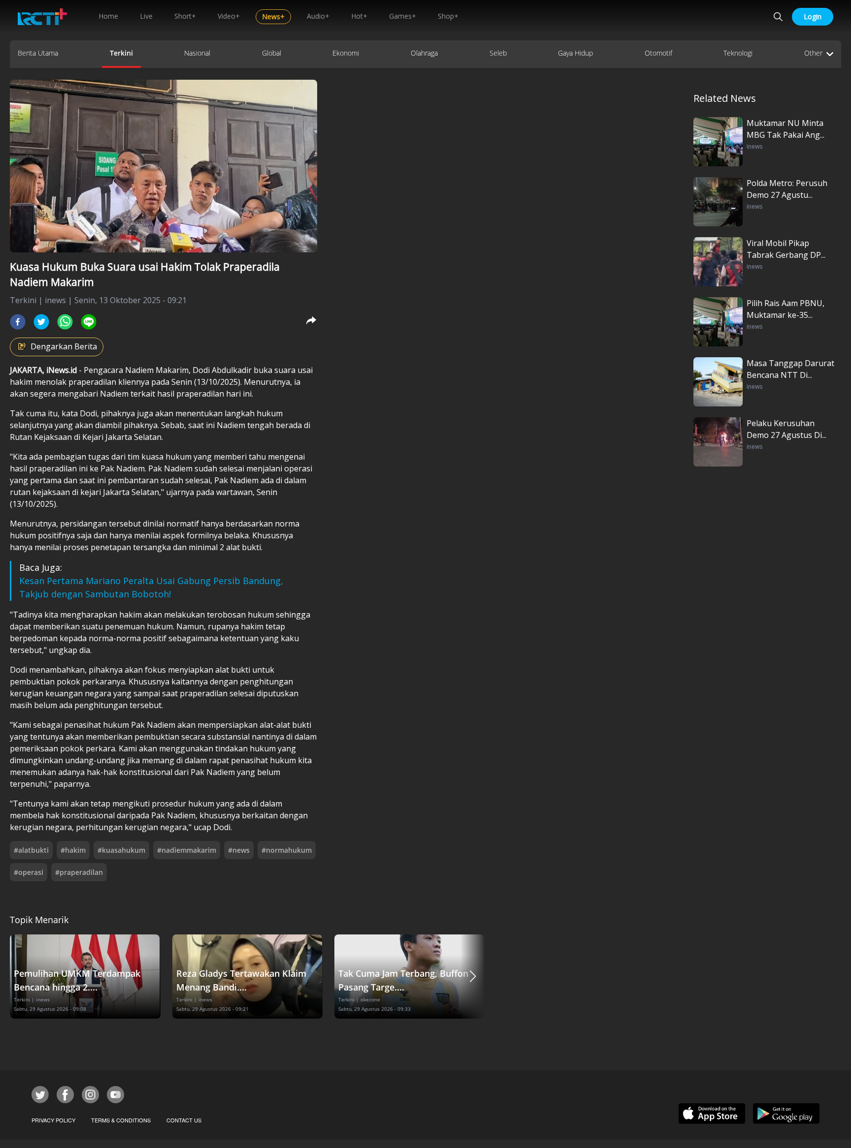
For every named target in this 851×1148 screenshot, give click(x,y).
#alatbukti (31, 850)
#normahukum (287, 850)
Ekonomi (345, 53)
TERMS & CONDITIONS (121, 1120)
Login (812, 16)
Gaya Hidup (575, 53)
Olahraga (424, 53)
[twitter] (41, 322)
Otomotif (658, 53)
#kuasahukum (121, 850)
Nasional (197, 53)
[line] (89, 322)
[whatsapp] (65, 322)
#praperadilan (79, 872)
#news (239, 850)
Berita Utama (38, 53)
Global (271, 53)
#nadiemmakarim (186, 850)
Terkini (121, 53)
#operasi (28, 872)
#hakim (73, 850)
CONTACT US (183, 1120)
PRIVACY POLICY (53, 1120)
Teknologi (738, 53)
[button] (472, 976)
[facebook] (18, 322)
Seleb (498, 53)
